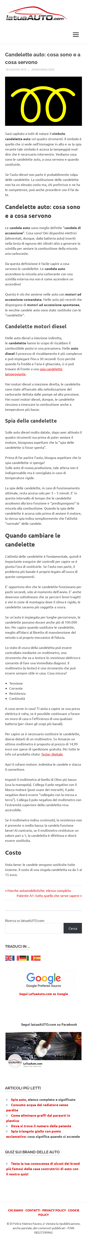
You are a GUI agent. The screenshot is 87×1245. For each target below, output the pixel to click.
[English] (8, 958)
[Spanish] (37, 958)
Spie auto (18, 1099)
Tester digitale (52, 754)
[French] (15, 958)
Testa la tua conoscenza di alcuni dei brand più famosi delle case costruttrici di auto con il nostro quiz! (43, 1168)
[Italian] (30, 958)
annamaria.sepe (42, 69)
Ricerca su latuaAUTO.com (24, 920)
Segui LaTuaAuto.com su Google (43, 994)
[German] (23, 958)
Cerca (73, 928)
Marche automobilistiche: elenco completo (39, 890)
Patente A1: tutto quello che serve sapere (48, 895)
